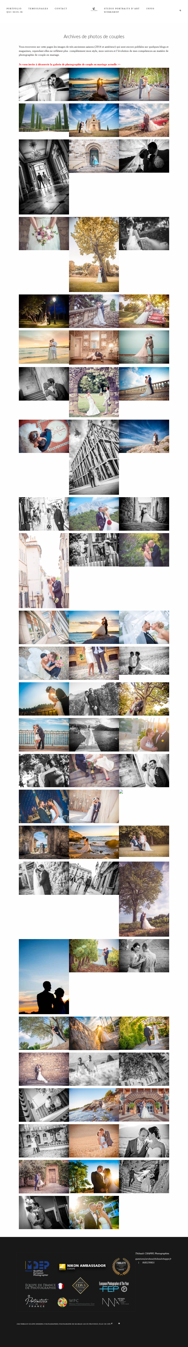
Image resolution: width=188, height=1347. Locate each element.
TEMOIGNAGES (38, 9)
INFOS (150, 9)
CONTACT (61, 9)
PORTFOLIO (14, 9)
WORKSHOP (111, 12)
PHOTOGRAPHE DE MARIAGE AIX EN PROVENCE (78, 1324)
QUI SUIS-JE (15, 12)
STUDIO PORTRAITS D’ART (122, 9)
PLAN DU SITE (105, 1324)
